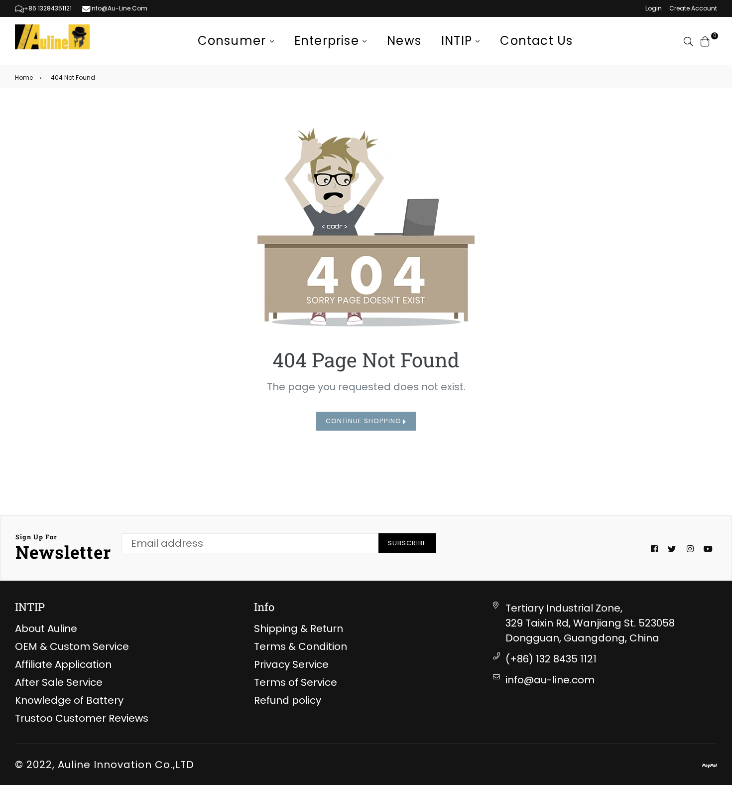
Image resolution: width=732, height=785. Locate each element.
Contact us (536, 40)
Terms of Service (295, 682)
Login (653, 8)
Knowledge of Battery (69, 700)
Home (24, 77)
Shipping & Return (298, 628)
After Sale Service (59, 682)
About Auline (46, 628)
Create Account (693, 8)
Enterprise (328, 40)
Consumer (234, 40)
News (404, 40)
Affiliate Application (63, 664)
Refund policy (287, 700)
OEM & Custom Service (72, 646)
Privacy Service (291, 664)
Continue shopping (364, 421)
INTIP (458, 40)
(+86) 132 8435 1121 (551, 659)
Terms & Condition (300, 646)
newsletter (63, 547)
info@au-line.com (550, 680)
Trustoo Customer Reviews (81, 718)
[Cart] (705, 41)
